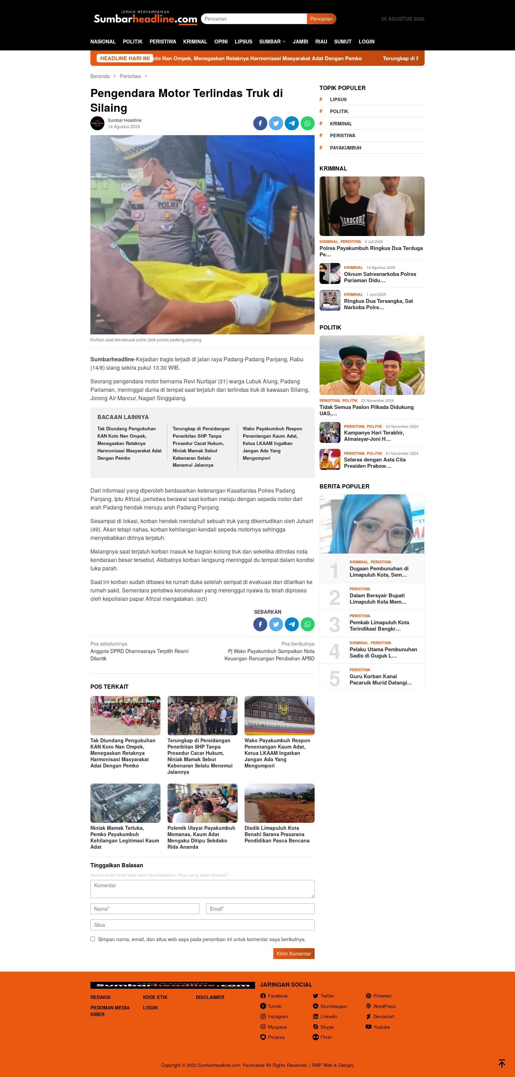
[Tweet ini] (276, 123)
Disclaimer (210, 997)
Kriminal (341, 123)
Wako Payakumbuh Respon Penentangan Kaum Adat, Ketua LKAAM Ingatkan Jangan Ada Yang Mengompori (272, 443)
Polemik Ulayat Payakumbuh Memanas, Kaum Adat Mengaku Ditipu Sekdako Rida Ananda (201, 837)
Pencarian (321, 18)
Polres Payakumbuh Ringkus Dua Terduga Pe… (371, 250)
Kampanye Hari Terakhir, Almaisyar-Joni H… (374, 435)
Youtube (381, 1026)
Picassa (276, 1037)
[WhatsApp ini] (308, 123)
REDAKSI (100, 997)
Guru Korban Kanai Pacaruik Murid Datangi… (381, 679)
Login (150, 1007)
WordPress (384, 1006)
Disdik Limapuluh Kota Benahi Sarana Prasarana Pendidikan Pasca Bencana (277, 834)
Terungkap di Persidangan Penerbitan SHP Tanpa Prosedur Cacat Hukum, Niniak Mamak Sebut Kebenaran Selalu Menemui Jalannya (201, 446)
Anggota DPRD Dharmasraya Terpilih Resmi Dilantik (139, 651)
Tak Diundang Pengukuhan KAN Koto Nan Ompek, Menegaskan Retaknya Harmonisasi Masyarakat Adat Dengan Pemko (160, 58)
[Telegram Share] (292, 123)
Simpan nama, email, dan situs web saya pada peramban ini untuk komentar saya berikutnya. (202, 939)
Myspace (277, 1026)
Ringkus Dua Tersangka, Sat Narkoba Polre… (378, 303)
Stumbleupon (334, 1006)
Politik (339, 111)
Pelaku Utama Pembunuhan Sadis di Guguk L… (383, 652)
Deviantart (383, 1016)
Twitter (327, 995)
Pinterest (382, 995)
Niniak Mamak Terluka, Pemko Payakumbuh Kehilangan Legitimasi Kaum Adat (124, 837)
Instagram (278, 1016)
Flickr (326, 1037)
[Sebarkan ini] (260, 123)
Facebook (278, 995)
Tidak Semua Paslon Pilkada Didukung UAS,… (367, 409)
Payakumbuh (345, 147)
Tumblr (275, 1006)
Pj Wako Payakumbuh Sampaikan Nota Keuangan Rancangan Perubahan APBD (270, 651)
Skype (327, 1026)
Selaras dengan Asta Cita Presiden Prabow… (375, 462)
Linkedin (329, 1016)
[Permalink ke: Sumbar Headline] (97, 122)
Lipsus (338, 99)
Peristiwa (342, 135)
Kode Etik (155, 997)
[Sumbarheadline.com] (145, 17)
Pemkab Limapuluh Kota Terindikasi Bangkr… (379, 625)
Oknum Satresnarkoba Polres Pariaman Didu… (380, 276)
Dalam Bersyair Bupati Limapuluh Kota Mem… (378, 598)
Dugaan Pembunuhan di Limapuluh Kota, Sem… (379, 571)
